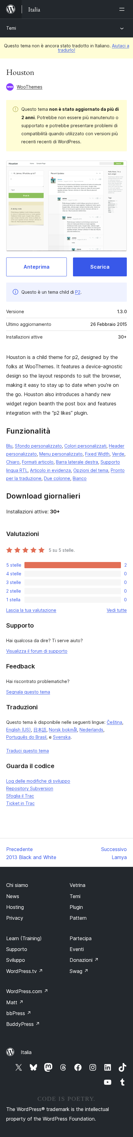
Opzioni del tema (90, 470)
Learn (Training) (24, 938)
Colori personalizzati (85, 445)
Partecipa (81, 938)
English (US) (18, 729)
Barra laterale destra (77, 462)
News (12, 896)
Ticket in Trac (20, 803)
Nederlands (91, 729)
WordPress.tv (24, 971)
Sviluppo (15, 960)
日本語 (39, 729)
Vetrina (77, 885)
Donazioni (84, 960)
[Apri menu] (123, 9)
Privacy (14, 918)
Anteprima (36, 267)
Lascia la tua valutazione (31, 610)
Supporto (16, 949)
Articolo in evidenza (50, 470)
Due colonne (57, 478)
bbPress (18, 1013)
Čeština (114, 722)
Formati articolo (38, 462)
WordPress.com (27, 991)
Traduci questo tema (27, 750)
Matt (15, 1002)
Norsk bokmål (63, 729)
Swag (79, 971)
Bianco (80, 478)
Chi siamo (17, 885)
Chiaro (12, 462)
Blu (9, 445)
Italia (26, 1052)
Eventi (77, 949)
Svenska (62, 737)
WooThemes (29, 86)
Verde (118, 453)
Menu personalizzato (61, 453)
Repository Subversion (29, 788)
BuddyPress (23, 1024)
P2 (77, 292)
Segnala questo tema (28, 691)
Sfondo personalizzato (38, 445)
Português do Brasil (26, 737)
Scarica (99, 267)
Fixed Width (97, 453)
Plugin (76, 907)
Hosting (15, 907)
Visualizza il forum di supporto (36, 651)
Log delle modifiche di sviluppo (38, 781)
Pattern (78, 918)
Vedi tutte (117, 610)
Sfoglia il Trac (20, 795)
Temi (11, 28)
